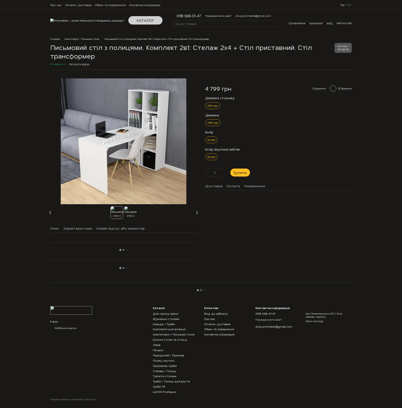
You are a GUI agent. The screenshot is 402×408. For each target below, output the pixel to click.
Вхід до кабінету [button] (216, 313)
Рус (349, 4)
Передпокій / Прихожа (168, 355)
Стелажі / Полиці (164, 371)
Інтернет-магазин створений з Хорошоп (72, 399)
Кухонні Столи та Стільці (170, 339)
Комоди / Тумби (164, 324)
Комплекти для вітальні (169, 329)
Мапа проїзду (314, 321)
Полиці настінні (163, 360)
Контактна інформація (144, 5)
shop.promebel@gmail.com (253, 15)
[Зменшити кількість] (208, 173)
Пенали (158, 350)
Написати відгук (79, 64)
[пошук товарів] (276, 23)
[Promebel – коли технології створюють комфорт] (71, 310)
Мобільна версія (65, 328)
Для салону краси (165, 313)
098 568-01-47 (189, 16)
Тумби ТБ (159, 386)
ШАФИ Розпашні (164, 392)
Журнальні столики (166, 319)
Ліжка (156, 345)
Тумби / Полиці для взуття (171, 381)
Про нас (56, 5)
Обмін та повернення (110, 5)
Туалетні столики (164, 376)
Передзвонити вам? (218, 15)
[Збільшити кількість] (221, 173)
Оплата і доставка (78, 5)
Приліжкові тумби (165, 366)
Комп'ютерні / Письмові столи (174, 334)
